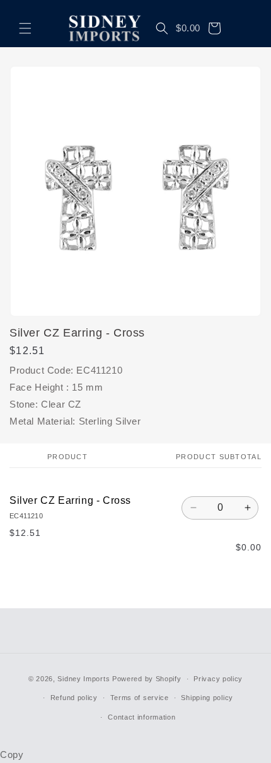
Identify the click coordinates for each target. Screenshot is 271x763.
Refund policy (74, 697)
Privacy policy (218, 678)
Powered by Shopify (147, 678)
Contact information (141, 717)
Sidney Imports (83, 678)
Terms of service (139, 697)
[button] (25, 28)
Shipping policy (207, 697)
